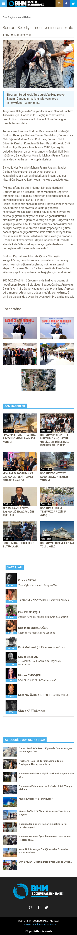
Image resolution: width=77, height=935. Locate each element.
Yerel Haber (24, 17)
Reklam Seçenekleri (43, 931)
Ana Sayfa (9, 17)
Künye (28, 931)
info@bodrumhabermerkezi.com (40, 924)
